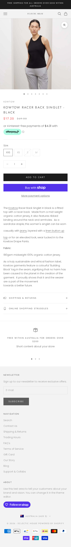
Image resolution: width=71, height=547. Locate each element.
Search (7, 420)
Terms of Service (13, 449)
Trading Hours (12, 437)
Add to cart (35, 177)
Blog (6, 466)
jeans (23, 230)
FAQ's (6, 443)
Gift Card (8, 454)
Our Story (9, 460)
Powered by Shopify (51, 523)
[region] (35, 340)
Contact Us (10, 426)
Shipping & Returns (14, 431)
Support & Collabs (14, 471)
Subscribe (16, 401)
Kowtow (9, 101)
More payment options (35, 195)
